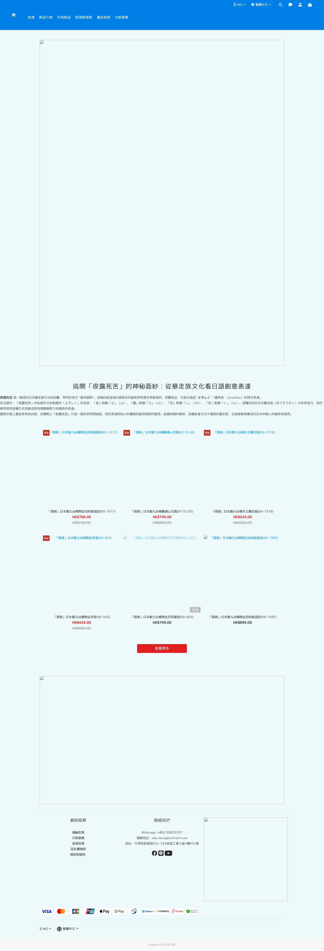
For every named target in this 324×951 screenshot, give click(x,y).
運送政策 (103, 17)
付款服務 (121, 17)
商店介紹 (46, 17)
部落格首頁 (83, 17)
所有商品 (64, 17)
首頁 (31, 17)
